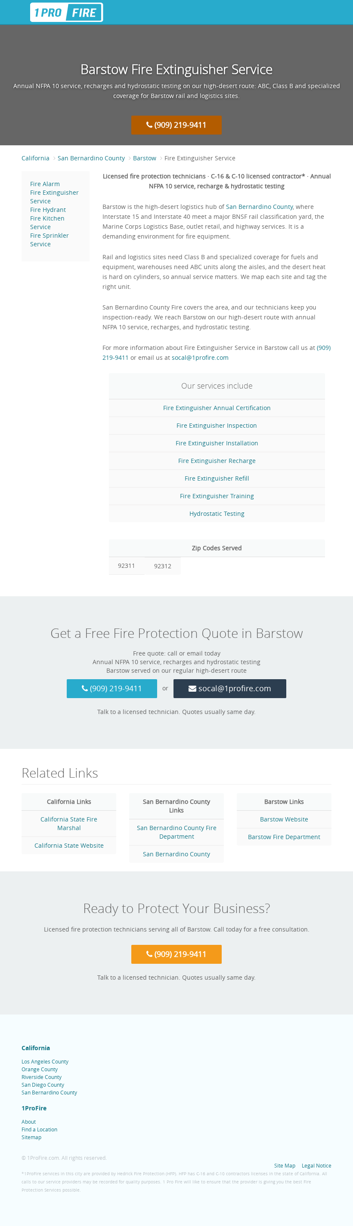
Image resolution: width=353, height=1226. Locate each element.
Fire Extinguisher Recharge (217, 461)
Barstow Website (284, 819)
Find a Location (39, 1129)
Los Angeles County (45, 1061)
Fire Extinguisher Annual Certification (217, 408)
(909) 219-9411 (179, 125)
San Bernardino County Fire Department (177, 832)
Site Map (284, 1165)
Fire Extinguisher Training (217, 496)
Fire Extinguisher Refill (217, 478)
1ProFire (34, 1108)
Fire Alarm (45, 184)
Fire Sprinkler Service (49, 239)
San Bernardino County (259, 206)
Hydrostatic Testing (217, 513)
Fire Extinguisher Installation (217, 443)
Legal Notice (316, 1165)
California (36, 1048)
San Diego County (43, 1084)
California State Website (69, 845)
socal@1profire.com (200, 357)
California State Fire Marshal (68, 823)
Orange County (40, 1069)
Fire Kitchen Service (47, 222)
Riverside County (42, 1076)
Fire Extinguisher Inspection (216, 425)
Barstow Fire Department (284, 837)
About (29, 1121)
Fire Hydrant (48, 209)
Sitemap (31, 1137)
